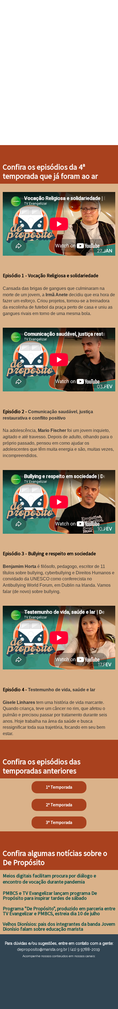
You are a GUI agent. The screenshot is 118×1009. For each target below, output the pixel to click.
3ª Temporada (59, 822)
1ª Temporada (59, 787)
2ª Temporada (59, 804)
